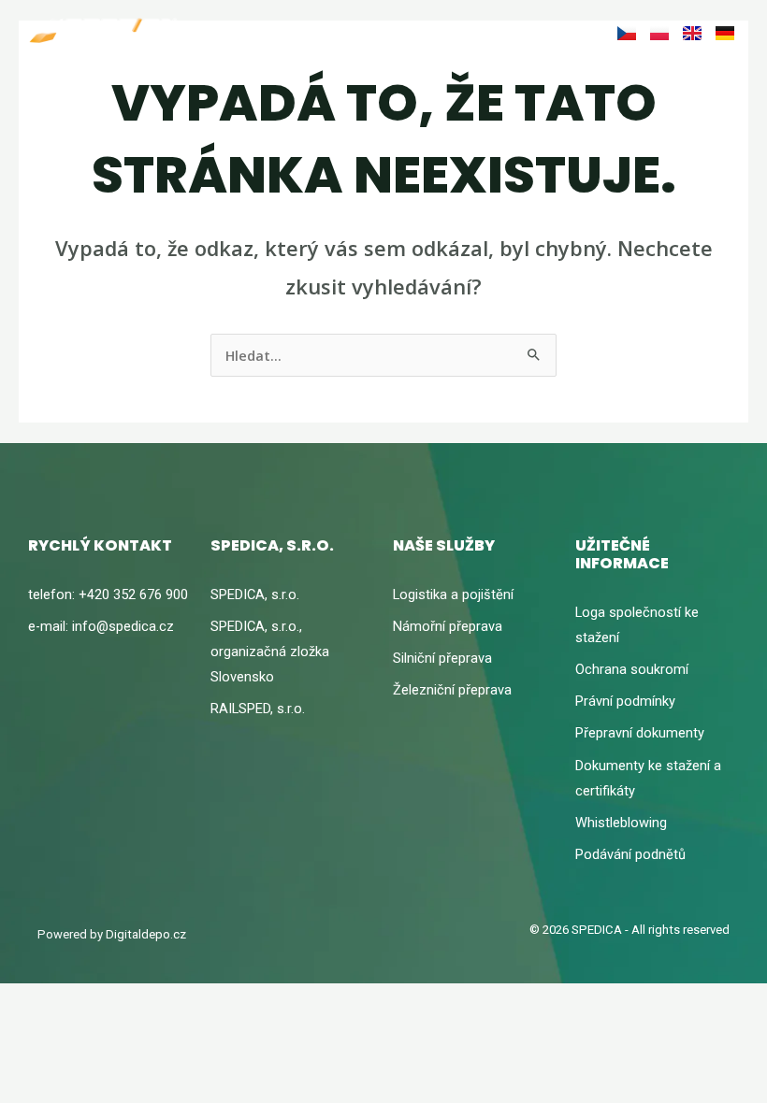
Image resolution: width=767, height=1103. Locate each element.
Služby (312, 30)
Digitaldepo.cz (146, 934)
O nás (252, 30)
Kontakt (531, 30)
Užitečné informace (418, 30)
